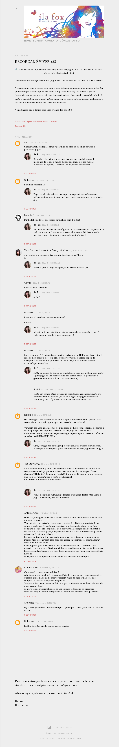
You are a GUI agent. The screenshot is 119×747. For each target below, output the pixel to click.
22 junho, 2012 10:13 (44, 215)
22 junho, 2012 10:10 (45, 180)
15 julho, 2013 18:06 (44, 621)
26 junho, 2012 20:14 (54, 389)
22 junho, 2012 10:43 (51, 263)
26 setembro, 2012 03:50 (50, 567)
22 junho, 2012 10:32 (78, 250)
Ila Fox (36, 154)
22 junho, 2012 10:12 (50, 190)
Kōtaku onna (31, 567)
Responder (30, 173)
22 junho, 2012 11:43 (41, 283)
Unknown (29, 180)
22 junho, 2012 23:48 (51, 368)
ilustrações (37, 121)
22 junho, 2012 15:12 (50, 292)
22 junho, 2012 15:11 (43, 312)
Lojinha (38, 40)
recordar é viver (50, 121)
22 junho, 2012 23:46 (50, 464)
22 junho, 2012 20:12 (44, 350)
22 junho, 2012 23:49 (51, 441)
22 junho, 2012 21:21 (42, 415)
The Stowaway (32, 464)
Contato (51, 40)
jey (25, 142)
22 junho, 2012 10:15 (50, 225)
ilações (29, 121)
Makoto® (29, 215)
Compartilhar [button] (21, 126)
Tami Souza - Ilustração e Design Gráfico (46, 250)
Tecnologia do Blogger (62, 727)
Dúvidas (65, 40)
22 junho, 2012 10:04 (38, 142)
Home (27, 40)
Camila (27, 282)
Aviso (76, 40)
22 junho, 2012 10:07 (51, 154)
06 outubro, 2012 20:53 (45, 603)
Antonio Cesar (31, 513)
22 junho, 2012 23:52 (51, 490)
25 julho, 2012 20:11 (49, 513)
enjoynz (69, 733)
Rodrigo (28, 414)
